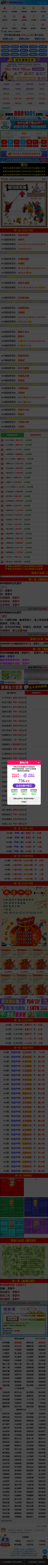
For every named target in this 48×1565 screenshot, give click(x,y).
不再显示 (24, 802)
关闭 (38, 762)
